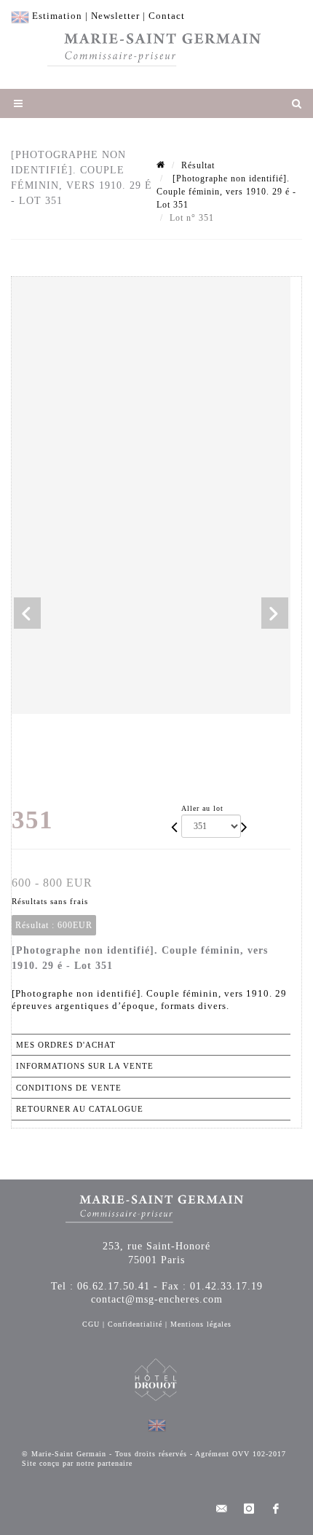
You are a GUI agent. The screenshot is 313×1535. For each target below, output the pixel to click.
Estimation (57, 15)
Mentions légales (200, 1324)
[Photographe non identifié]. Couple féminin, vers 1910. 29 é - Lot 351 (226, 191)
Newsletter (115, 15)
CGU (91, 1324)
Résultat (198, 165)
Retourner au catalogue (79, 1108)
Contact (166, 15)
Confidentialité (135, 1324)
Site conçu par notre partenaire (77, 1463)
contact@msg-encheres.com (157, 1299)
